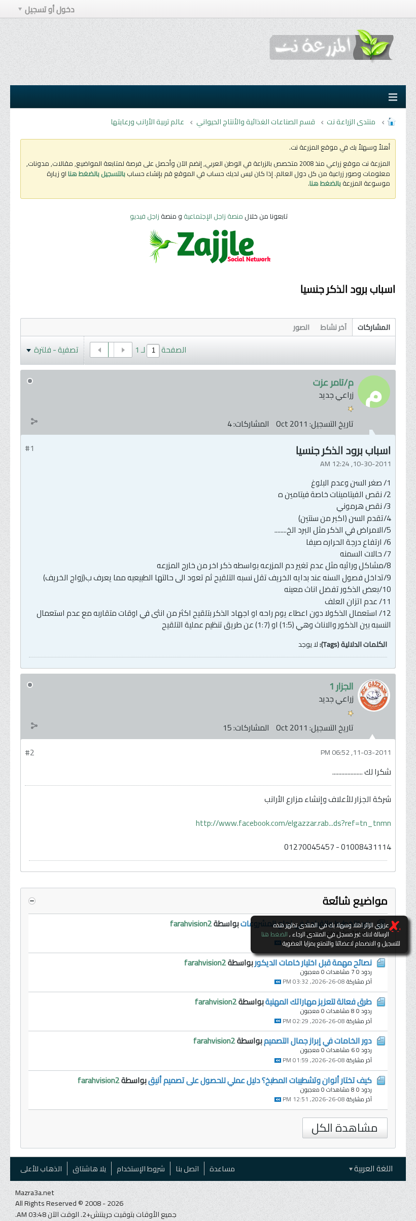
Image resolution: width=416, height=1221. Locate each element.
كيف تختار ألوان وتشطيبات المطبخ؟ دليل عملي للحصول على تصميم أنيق (260, 1080)
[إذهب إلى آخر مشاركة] (277, 982)
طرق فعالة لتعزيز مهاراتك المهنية (318, 1001)
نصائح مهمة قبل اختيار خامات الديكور (313, 962)
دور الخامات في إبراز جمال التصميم (318, 1040)
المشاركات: (251, 423)
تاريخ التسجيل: (331, 423)
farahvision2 (191, 923)
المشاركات (374, 327)
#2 (29, 752)
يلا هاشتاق (89, 1168)
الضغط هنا (274, 934)
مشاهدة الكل (344, 1128)
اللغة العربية (373, 1168)
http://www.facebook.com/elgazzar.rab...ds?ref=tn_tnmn (293, 823)
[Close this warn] (394, 926)
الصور (301, 327)
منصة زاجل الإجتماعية (214, 216)
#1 (29, 448)
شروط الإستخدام (141, 1168)
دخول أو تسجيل (50, 9)
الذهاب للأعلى (41, 1168)
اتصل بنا (187, 1168)
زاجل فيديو (144, 216)
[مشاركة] (34, 421)
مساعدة (222, 1168)
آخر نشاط (333, 327)
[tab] (374, 327)
